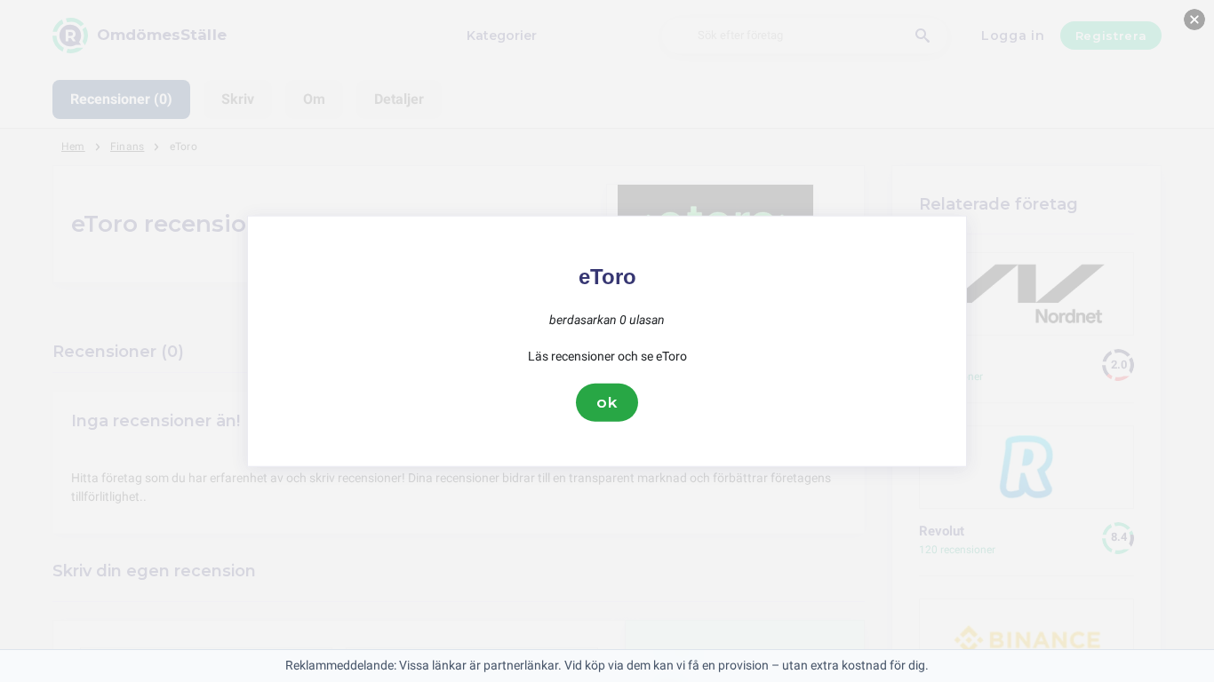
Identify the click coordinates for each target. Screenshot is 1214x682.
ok (607, 402)
